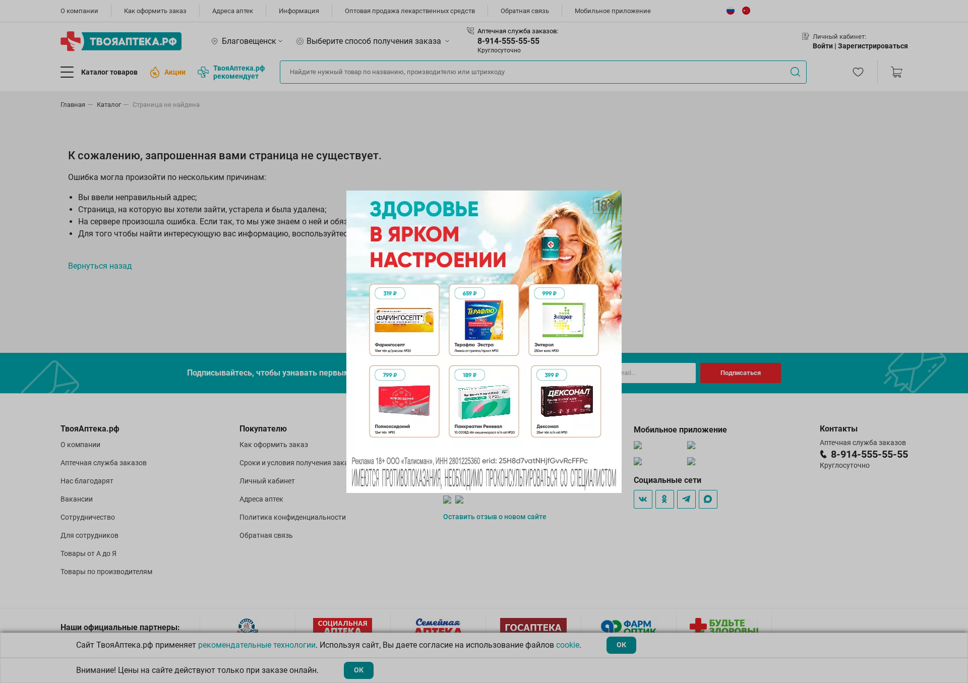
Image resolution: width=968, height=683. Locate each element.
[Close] (610, 202)
